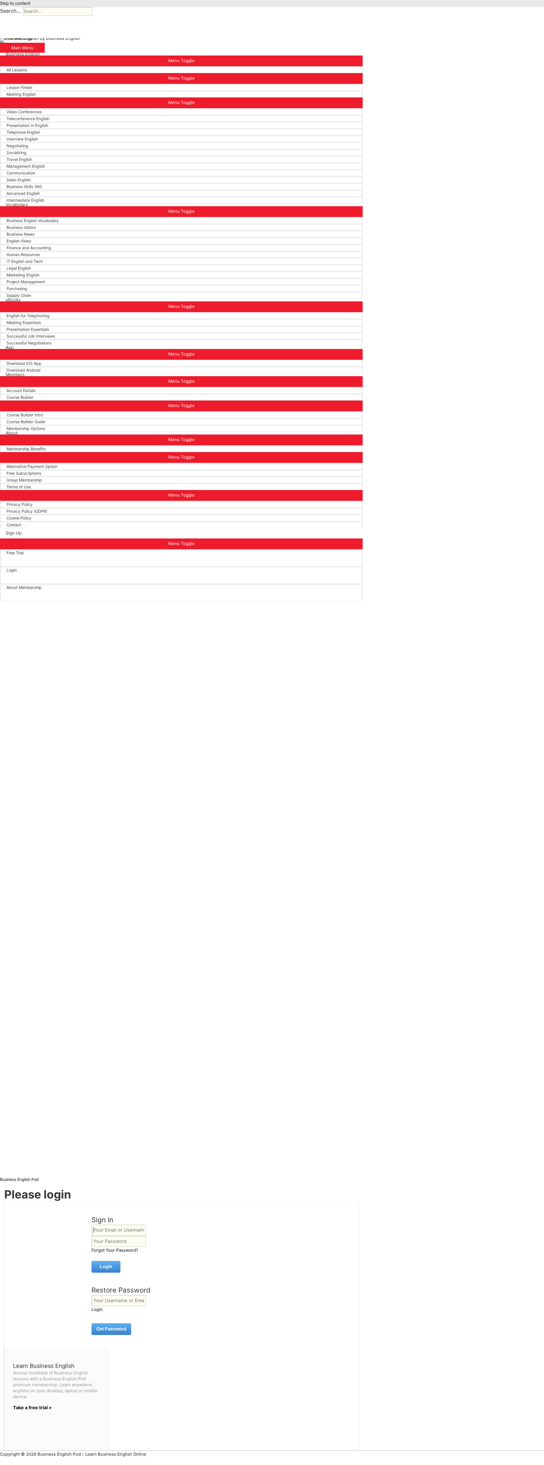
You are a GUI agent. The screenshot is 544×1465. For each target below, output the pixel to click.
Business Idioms (21, 227)
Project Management (26, 281)
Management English (26, 166)
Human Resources (23, 254)
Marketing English (23, 274)
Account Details (21, 390)
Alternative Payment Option (32, 466)
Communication (21, 173)
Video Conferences (24, 111)
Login (12, 570)
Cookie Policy (19, 518)
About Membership (24, 587)
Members (15, 374)
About (12, 433)
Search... (10, 11)
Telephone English (23, 132)
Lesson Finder (19, 87)
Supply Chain (19, 295)
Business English (23, 54)
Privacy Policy (20, 504)
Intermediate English (25, 200)
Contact (14, 524)
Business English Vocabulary (33, 220)
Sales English (19, 179)
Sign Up (14, 533)
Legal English (19, 268)
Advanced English (23, 193)
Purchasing (17, 288)
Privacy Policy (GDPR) (27, 511)
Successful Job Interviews (31, 336)
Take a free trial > (32, 1407)
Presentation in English (27, 125)
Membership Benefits (26, 448)
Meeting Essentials (24, 322)
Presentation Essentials (28, 329)
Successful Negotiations (29, 342)
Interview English (22, 139)
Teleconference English (28, 118)
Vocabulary (17, 204)
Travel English (19, 159)
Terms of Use (19, 486)
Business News (20, 234)
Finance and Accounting (29, 247)
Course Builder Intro (25, 414)
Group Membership (24, 480)
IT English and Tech (25, 261)
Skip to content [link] (15, 3)
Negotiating (17, 145)
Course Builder (20, 397)
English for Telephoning (28, 315)
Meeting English (21, 94)
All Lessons (17, 69)
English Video (19, 241)
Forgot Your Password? (115, 1250)
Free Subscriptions (24, 473)
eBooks (13, 300)
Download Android (24, 370)
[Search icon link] (7, 601)
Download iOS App (24, 363)
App (10, 347)
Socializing (16, 152)
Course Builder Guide (26, 421)
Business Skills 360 (24, 186)
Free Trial (15, 552)
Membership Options (26, 428)
